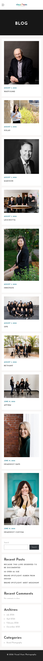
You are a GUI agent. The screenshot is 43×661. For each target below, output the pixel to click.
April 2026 (11, 619)
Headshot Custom (14, 532)
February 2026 (13, 623)
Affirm (7, 405)
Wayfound (9, 92)
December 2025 (13, 627)
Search (6, 543)
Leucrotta (9, 220)
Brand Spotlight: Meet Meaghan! (21, 583)
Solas (7, 130)
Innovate (9, 288)
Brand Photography (14, 643)
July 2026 (10, 615)
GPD (6, 327)
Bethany (8, 366)
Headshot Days (12, 464)
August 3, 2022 (10, 88)
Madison (8, 181)
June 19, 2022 (9, 401)
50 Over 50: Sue (11, 572)
